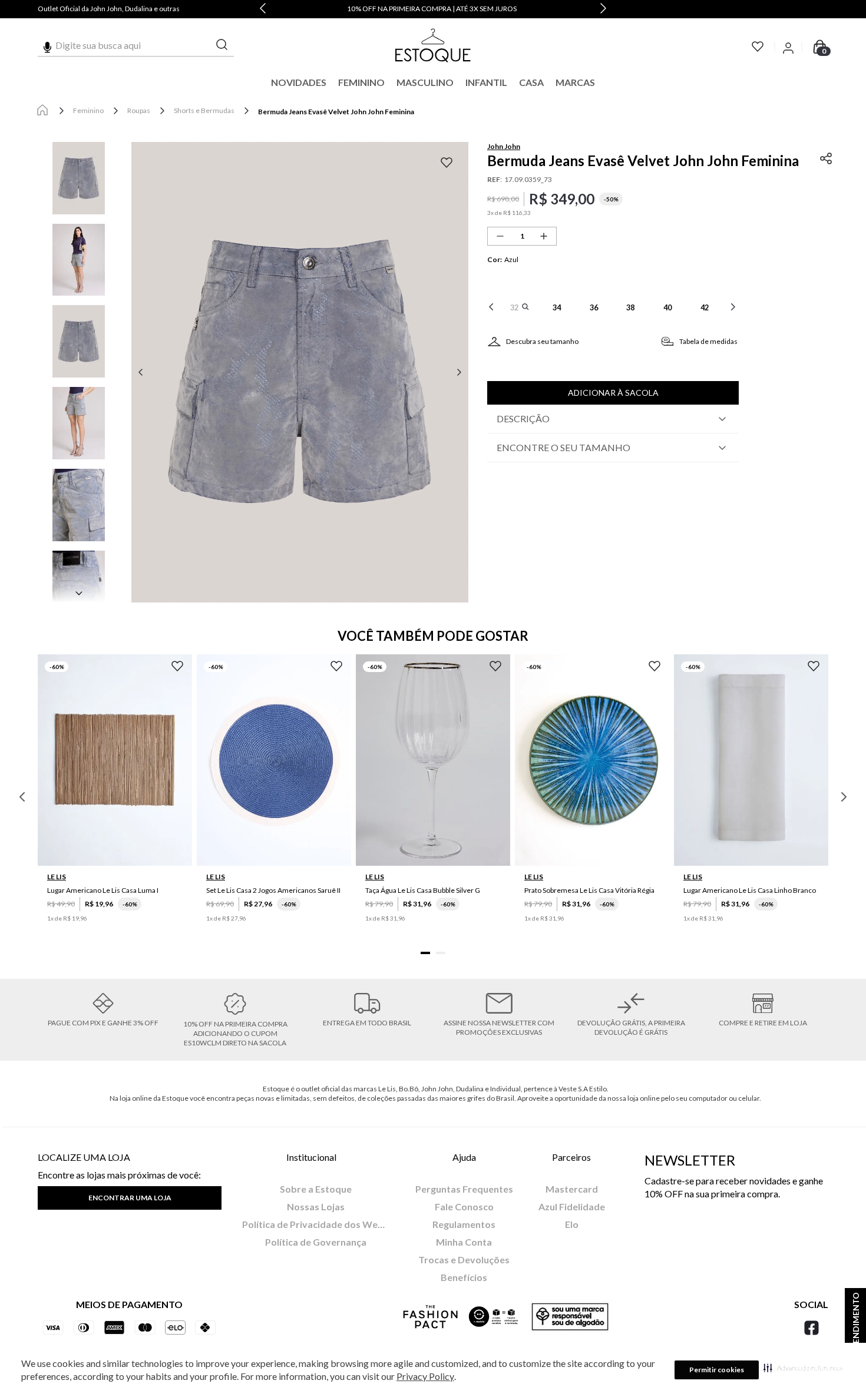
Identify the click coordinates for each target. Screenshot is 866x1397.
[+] (543, 236)
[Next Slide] (603, 9)
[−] (500, 236)
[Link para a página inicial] (42, 110)
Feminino (88, 110)
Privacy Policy (425, 1376)
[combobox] (136, 45)
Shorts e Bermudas (204, 110)
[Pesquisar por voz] (47, 45)
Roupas (138, 110)
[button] (802, 1367)
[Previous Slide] (262, 9)
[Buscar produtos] (222, 45)
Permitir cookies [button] (716, 1369)
